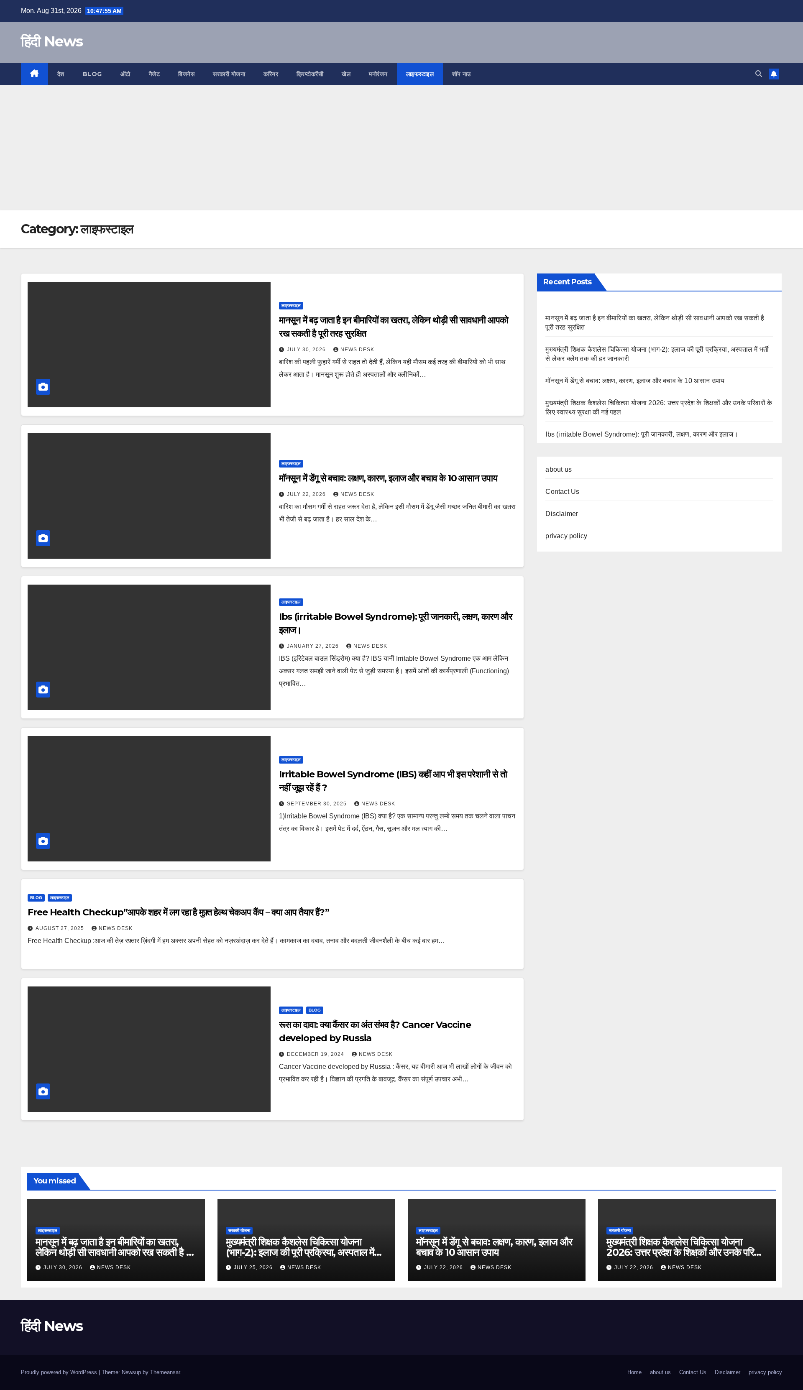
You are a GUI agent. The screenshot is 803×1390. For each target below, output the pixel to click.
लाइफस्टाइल (420, 74)
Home (634, 1372)
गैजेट (154, 74)
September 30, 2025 (317, 804)
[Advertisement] (401, 147)
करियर (270, 74)
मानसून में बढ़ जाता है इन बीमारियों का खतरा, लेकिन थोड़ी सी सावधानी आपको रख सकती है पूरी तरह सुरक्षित (116, 1252)
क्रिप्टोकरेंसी (310, 74)
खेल (346, 74)
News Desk (357, 350)
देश (60, 74)
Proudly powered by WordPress (60, 1372)
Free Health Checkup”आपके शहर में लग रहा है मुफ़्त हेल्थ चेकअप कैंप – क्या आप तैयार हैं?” (178, 912)
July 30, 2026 (307, 350)
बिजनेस (186, 74)
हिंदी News (51, 41)
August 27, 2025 (61, 928)
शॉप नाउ (461, 74)
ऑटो (125, 74)
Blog (92, 74)
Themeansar (165, 1372)
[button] (758, 73)
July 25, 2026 (254, 1267)
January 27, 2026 (313, 646)
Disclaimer (561, 513)
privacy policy (566, 535)
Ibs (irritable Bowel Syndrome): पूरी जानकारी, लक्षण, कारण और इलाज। (641, 434)
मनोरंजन (378, 74)
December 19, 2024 (316, 1054)
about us (558, 469)
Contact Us (562, 491)
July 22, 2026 (307, 494)
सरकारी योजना (229, 74)
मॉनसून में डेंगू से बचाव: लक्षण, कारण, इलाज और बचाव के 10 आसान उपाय (388, 478)
